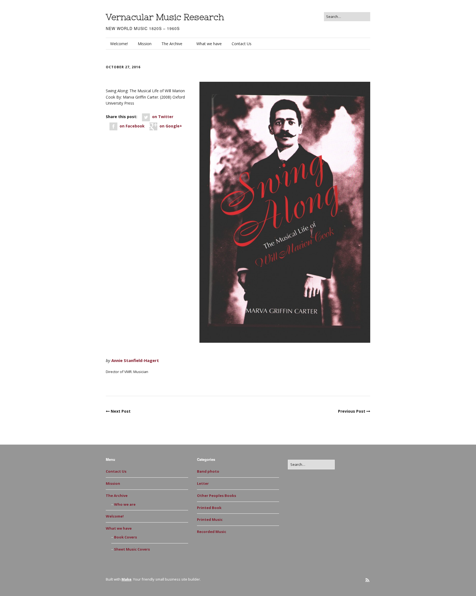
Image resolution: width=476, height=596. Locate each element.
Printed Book (123, 383)
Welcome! (119, 43)
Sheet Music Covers (132, 549)
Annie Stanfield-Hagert (135, 360)
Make (126, 579)
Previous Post (351, 411)
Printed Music (210, 519)
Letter (203, 483)
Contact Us (241, 43)
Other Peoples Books (216, 495)
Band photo (208, 471)
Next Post (121, 411)
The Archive (171, 43)
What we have (209, 43)
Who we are (125, 504)
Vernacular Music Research (165, 17)
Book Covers (125, 537)
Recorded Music (211, 531)
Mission (145, 43)
